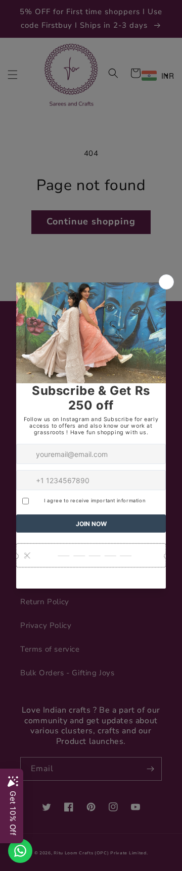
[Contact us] (20, 851)
